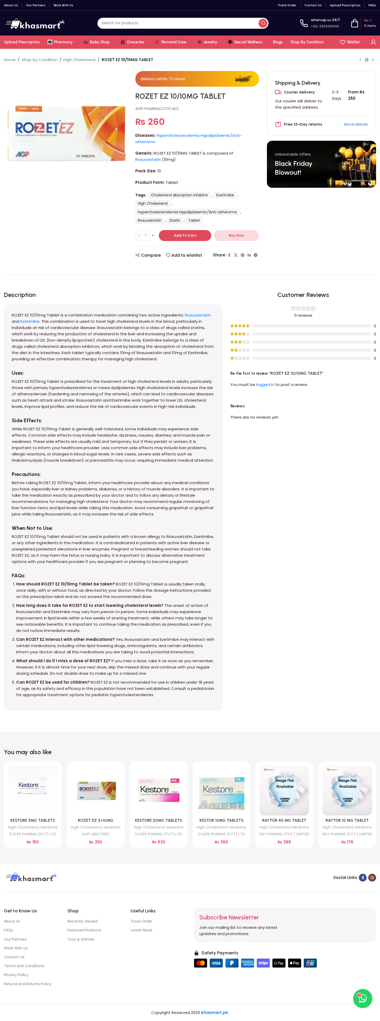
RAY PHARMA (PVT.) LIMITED (284, 834)
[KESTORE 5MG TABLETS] (33, 790)
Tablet (194, 220)
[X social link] (235, 255)
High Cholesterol (79, 59)
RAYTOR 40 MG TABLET (284, 820)
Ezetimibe (225, 195)
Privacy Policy (16, 974)
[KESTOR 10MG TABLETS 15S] (222, 790)
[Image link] (30, 877)
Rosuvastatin (148, 159)
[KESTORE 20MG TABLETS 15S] (159, 790)
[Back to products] (367, 60)
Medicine (49, 827)
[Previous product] (360, 60)
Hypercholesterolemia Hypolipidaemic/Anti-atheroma (187, 212)
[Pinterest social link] (242, 255)
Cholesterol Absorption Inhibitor (179, 195)
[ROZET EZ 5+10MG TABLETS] (96, 790)
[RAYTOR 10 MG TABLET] (347, 790)
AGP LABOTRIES (95, 834)
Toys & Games (80, 939)
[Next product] (373, 60)
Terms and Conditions (24, 966)
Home (10, 59)
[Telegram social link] (255, 255)
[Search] (263, 23)
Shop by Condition (39, 59)
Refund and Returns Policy (27, 984)
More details (356, 124)
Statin (174, 220)
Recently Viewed (82, 921)
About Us (12, 921)
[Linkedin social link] (249, 255)
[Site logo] (35, 23)
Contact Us (14, 957)
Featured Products (84, 930)
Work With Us (16, 948)
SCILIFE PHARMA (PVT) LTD (32, 834)
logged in (265, 384)
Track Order (141, 921)
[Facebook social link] (229, 255)
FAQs (8, 930)
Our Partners (15, 939)
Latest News (141, 930)
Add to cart (185, 235)
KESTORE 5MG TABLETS (32, 820)
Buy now (236, 235)
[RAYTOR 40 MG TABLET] (284, 790)
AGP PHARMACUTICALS (157, 108)
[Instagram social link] (372, 878)
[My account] (373, 42)
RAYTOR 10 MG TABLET (347, 820)
